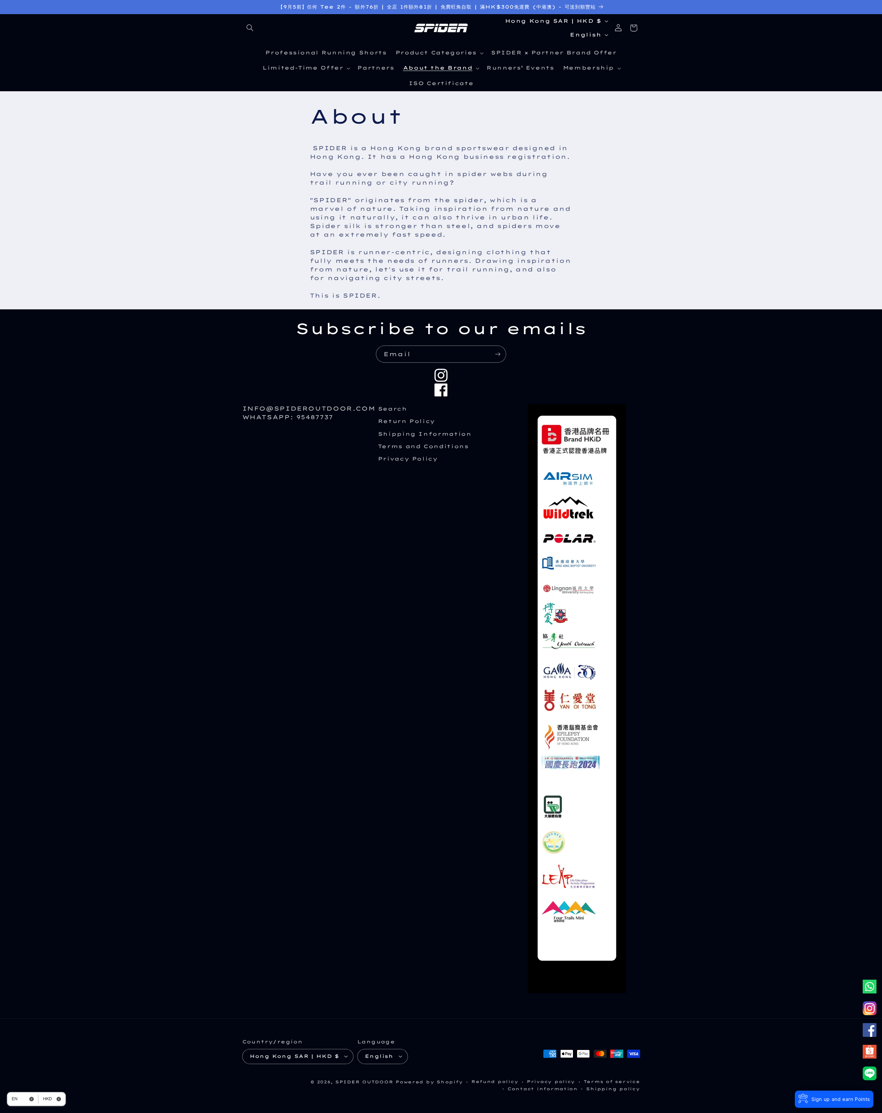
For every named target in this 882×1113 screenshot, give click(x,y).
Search (392, 408)
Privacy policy (551, 1081)
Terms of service (612, 1081)
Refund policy (495, 1081)
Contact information (542, 1088)
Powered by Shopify (429, 1081)
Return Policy (406, 421)
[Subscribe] (498, 354)
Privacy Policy (408, 458)
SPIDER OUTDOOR (364, 1081)
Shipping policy (613, 1088)
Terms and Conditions (423, 446)
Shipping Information (425, 434)
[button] (250, 28)
